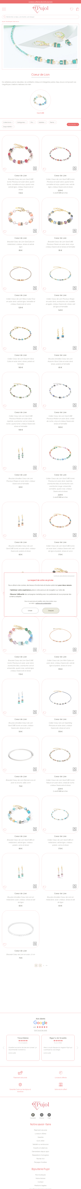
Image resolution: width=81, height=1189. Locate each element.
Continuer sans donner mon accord (64, 576)
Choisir (30, 611)
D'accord (51, 611)
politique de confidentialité (43, 603)
